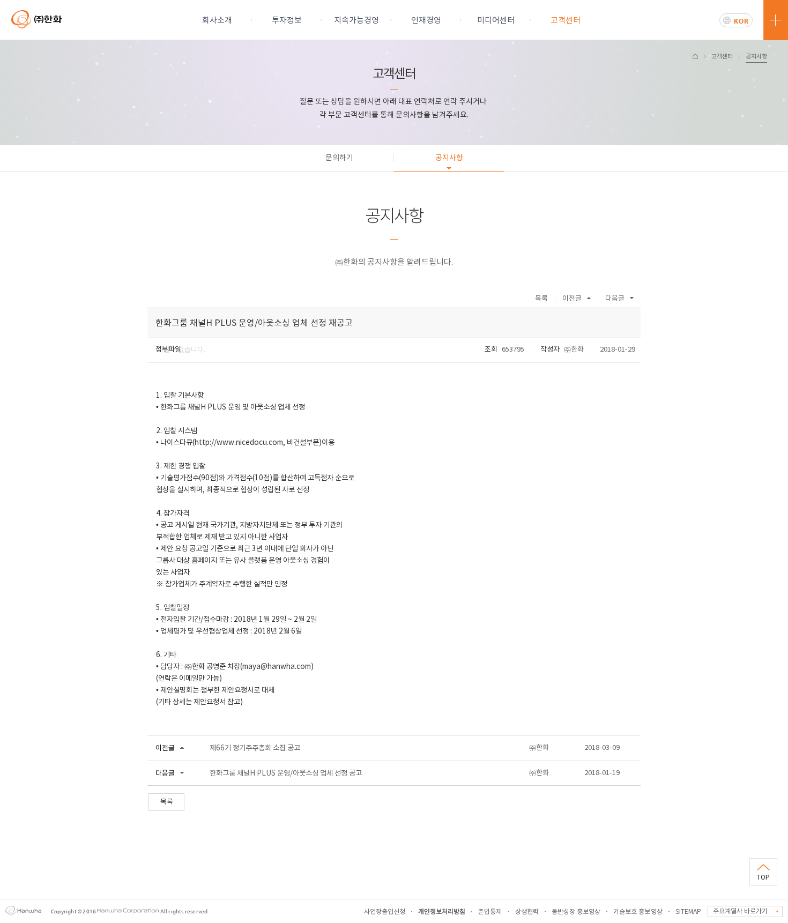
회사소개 (217, 20)
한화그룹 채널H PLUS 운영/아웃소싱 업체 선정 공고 (286, 773)
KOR (741, 21)
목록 (541, 299)
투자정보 (287, 20)
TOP (763, 877)
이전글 (572, 299)
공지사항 (756, 56)
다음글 (615, 299)
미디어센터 (496, 20)
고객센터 (566, 20)
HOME (695, 56)
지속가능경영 (356, 20)
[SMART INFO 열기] (775, 20)
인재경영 (426, 20)
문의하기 (339, 158)
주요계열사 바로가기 (740, 911)
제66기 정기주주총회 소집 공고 (255, 748)
